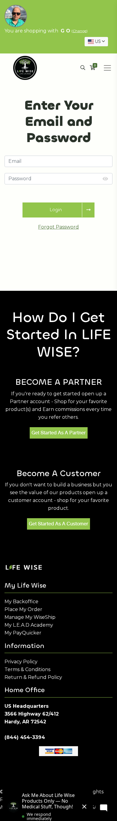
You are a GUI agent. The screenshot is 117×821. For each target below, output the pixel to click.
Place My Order (23, 609)
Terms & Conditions (27, 669)
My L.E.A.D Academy (28, 625)
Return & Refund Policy (33, 677)
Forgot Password (58, 227)
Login (56, 209)
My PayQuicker (22, 633)
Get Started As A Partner (59, 433)
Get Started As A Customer (58, 524)
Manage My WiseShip (30, 617)
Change (79, 31)
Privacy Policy (21, 661)
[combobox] (96, 41)
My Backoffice (21, 601)
